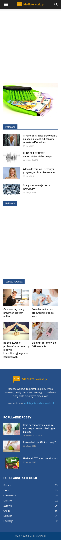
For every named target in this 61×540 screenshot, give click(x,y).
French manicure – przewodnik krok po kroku (43, 313)
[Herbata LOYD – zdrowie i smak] (11, 463)
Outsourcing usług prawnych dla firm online (13, 313)
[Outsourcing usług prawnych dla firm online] (16, 297)
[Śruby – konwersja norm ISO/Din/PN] (11, 189)
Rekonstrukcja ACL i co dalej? (39, 442)
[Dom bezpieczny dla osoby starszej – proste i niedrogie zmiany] (11, 429)
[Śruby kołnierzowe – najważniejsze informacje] (11, 157)
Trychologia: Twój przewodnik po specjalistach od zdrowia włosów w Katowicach (40, 139)
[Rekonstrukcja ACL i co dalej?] (11, 446)
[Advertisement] (30, 41)
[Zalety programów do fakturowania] (45, 331)
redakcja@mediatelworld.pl (39, 403)
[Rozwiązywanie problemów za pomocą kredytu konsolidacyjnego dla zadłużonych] (16, 331)
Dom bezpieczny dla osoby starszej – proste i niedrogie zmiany (39, 428)
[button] (56, 4)
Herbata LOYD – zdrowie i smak (40, 458)
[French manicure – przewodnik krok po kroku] (45, 297)
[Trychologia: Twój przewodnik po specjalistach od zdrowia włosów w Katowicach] (11, 140)
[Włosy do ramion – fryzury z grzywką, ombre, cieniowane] (11, 173)
